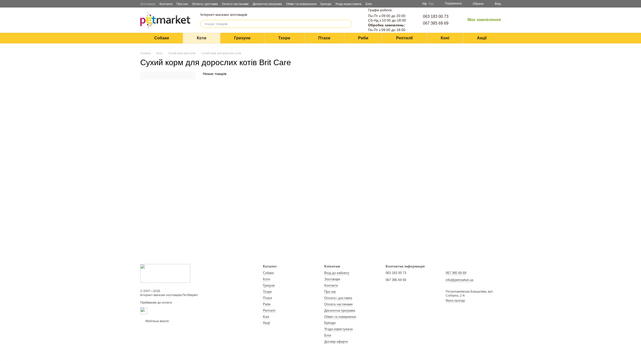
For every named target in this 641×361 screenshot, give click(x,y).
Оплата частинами (235, 4)
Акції (482, 38)
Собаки (161, 38)
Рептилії (404, 38)
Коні (445, 38)
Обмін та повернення (301, 4)
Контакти (166, 4)
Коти (201, 38)
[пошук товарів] (348, 24)
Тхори (284, 38)
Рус (431, 3)
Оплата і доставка (205, 4)
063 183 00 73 (435, 16)
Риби (363, 38)
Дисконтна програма (267, 4)
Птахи (324, 38)
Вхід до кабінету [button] (336, 273)
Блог (369, 4)
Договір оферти (336, 341)
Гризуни (242, 38)
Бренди (325, 4)
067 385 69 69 (435, 23)
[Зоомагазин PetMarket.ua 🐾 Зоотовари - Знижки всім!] (165, 273)
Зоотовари (147, 4)
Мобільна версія (157, 321)
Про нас (182, 4)
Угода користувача (348, 4)
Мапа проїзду (455, 300)
